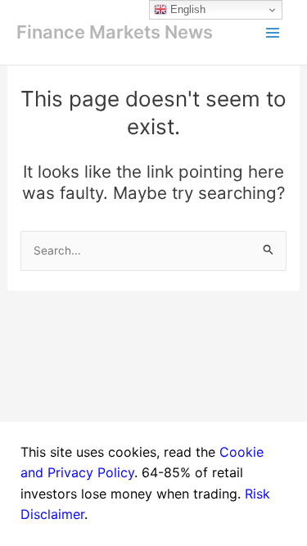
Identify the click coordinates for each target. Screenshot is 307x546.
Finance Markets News (114, 32)
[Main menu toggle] (273, 33)
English (186, 9)
